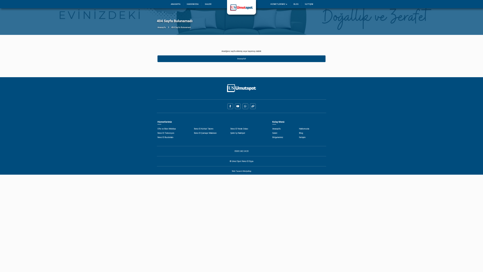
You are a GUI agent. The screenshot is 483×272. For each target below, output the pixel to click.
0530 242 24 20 (242, 151)
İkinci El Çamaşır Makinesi (205, 133)
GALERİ (208, 4)
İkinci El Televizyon (165, 133)
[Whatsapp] (245, 106)
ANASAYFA (175, 4)
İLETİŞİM (309, 4)
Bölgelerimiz (277, 137)
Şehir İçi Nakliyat (237, 133)
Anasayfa (161, 27)
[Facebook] (230, 106)
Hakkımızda (304, 129)
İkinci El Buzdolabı (165, 137)
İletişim (302, 137)
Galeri (274, 133)
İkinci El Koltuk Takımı (203, 129)
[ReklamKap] (253, 106)
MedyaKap (247, 171)
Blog (301, 133)
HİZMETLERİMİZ (277, 4)
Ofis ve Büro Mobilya (166, 129)
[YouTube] (238, 106)
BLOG (296, 4)
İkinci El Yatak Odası (239, 129)
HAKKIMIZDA (193, 4)
